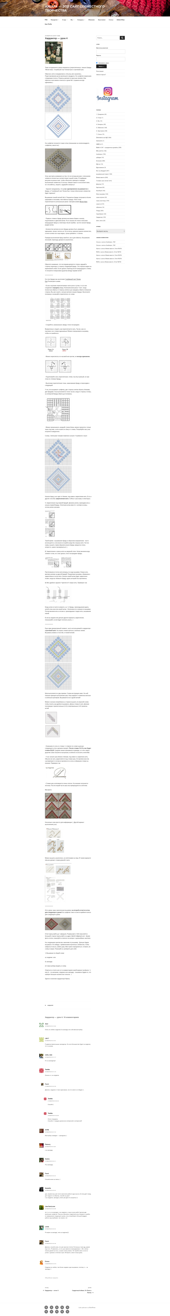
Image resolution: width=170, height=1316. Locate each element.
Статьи (111, 20)
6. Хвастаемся (100, 131)
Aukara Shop (120, 20)
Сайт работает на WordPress (87, 1307)
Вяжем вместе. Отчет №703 (114, 248)
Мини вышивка (100, 194)
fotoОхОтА (99, 141)
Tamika (47, 1069)
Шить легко (99, 220)
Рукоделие (54, 20)
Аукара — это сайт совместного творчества (75, 8)
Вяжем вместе (100, 177)
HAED (98, 144)
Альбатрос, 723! (110, 242)
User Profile (48, 24)
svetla (47, 1130)
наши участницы (101, 200)
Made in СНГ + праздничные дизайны (107, 147)
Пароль (98, 55)
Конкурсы (80, 20)
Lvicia (47, 1227)
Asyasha (48, 1188)
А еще (64, 20)
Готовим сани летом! (102, 181)
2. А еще (98, 117)
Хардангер (50, 1005)
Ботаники (99, 161)
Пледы (98, 210)
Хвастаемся (101, 20)
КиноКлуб (99, 190)
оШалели (99, 207)
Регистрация (100, 71)
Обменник (91, 20)
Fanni (58, 35)
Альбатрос (99, 154)
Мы (72, 20)
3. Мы (98, 121)
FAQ (46, 20)
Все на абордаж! (101, 171)
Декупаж (98, 184)
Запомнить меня (103, 63)
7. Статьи (99, 134)
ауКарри (98, 157)
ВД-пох (98, 164)
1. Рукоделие (100, 114)
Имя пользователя (102, 48)
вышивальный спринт (102, 174)
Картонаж (99, 187)
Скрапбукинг (100, 214)
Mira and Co (99, 151)
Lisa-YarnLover (50, 1206)
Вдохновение (100, 167)
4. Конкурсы (99, 124)
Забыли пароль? (101, 74)
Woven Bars (83, 202)
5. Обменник (100, 127)
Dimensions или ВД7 (102, 137)
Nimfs (97, 252)
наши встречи (100, 197)
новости (98, 204)
